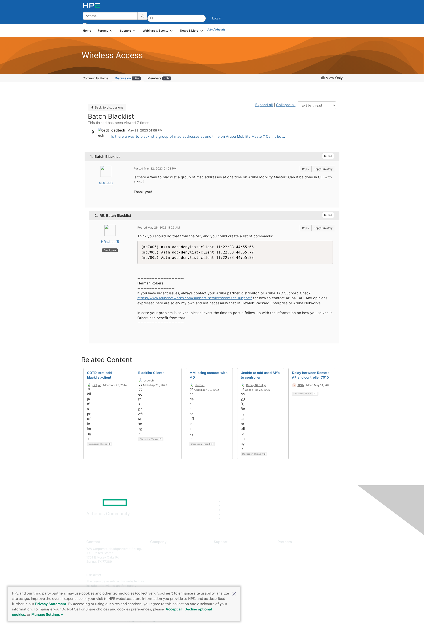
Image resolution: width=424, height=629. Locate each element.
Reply (305, 169)
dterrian (199, 385)
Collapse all (285, 105)
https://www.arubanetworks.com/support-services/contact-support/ (194, 298)
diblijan (97, 385)
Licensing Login (225, 575)
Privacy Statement (50, 604)
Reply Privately (323, 169)
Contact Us (158, 562)
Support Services (226, 549)
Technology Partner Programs (299, 568)
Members (159, 78)
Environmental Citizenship (168, 568)
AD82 (300, 385)
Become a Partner (290, 555)
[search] (142, 16)
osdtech (106, 182)
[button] (234, 593)
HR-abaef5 (110, 241)
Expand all (264, 105)
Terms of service (162, 581)
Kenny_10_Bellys (256, 385)
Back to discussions (108, 107)
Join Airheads (216, 29)
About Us (156, 549)
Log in (216, 18)
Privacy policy (160, 575)
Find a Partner (288, 549)
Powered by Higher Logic (276, 620)
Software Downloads (229, 568)
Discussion (127, 78)
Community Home (95, 78)
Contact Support (226, 555)
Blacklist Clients (151, 373)
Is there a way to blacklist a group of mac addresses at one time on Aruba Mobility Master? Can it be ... (198, 136)
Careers (155, 555)
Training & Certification (230, 562)
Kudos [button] (328, 156)
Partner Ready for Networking (299, 562)
